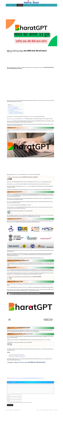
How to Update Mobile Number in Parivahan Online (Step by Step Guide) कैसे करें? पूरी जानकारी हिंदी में (26, 276)
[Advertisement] (31, 13)
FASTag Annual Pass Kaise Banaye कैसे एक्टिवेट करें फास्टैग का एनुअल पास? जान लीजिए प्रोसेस (25, 177)
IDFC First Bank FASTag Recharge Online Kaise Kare (17, 355)
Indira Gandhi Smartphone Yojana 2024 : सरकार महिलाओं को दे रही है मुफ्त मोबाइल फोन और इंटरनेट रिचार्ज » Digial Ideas (27, 378)
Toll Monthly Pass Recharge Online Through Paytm (17, 356)
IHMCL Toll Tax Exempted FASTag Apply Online (16, 354)
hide (11, 104)
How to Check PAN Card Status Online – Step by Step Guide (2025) (22, 342)
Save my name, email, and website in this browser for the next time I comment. (20, 402)
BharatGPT (23, 118)
